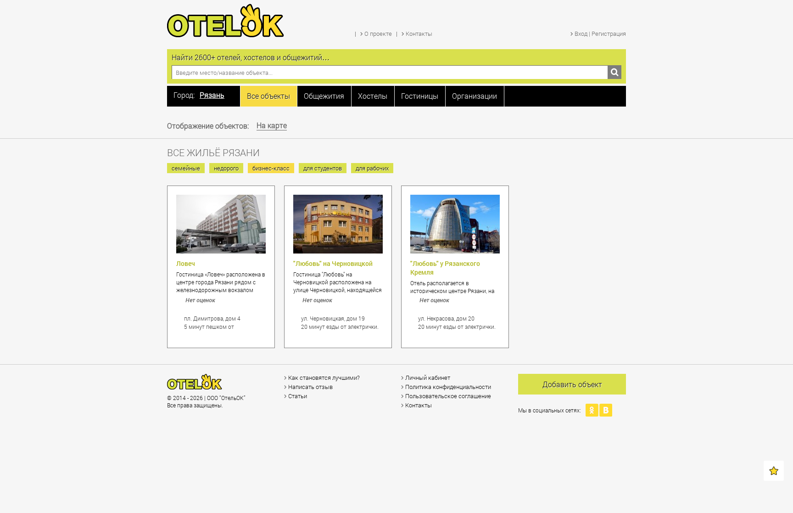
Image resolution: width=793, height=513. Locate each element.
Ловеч (185, 263)
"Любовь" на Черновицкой (333, 263)
